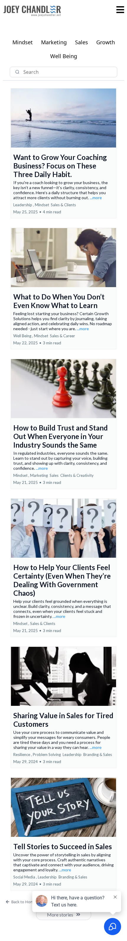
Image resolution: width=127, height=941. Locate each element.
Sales (81, 42)
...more (96, 197)
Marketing (54, 42)
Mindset (22, 42)
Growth (105, 42)
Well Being (63, 56)
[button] (120, 11)
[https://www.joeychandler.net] (32, 10)
